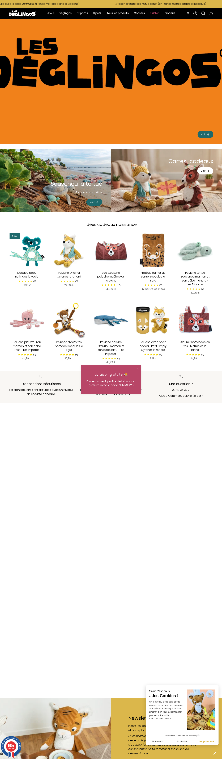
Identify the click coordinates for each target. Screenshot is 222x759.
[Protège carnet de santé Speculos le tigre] (153, 250)
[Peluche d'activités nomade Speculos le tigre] (69, 320)
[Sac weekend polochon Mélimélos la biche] (111, 250)
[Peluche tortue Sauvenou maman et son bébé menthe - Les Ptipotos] (195, 250)
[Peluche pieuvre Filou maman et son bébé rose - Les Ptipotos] (27, 320)
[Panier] (211, 13)
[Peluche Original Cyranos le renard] (69, 250)
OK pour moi (206, 741)
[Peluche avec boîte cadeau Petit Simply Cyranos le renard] (153, 320)
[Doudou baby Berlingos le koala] (27, 250)
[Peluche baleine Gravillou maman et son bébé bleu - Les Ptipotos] (111, 320)
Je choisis (182, 741)
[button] (215, 753)
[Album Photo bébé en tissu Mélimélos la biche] (195, 320)
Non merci (157, 741)
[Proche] (138, 368)
